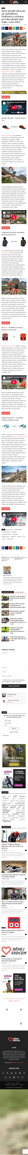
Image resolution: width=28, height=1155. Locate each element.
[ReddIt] (21, 28)
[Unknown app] (4, 697)
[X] (6, 28)
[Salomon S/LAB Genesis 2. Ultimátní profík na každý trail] (5, 598)
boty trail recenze (6, 531)
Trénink (3, 927)
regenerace (21, 805)
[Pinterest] (10, 28)
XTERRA (9, 796)
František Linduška (5, 878)
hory (24, 536)
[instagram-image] (7, 1010)
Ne (6, 725)
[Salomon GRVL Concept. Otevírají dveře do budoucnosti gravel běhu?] (5, 605)
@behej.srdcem (14, 1001)
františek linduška (18, 529)
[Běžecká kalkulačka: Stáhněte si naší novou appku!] (14, 922)
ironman (6, 810)
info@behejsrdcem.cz (18, 1062)
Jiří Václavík (4, 934)
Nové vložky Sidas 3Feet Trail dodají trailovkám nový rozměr (18, 638)
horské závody (10, 538)
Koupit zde (5, 97)
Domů (3, 5)
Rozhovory (4, 841)
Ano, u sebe (8, 720)
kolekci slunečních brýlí (19, 436)
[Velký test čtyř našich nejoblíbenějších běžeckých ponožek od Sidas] (5, 629)
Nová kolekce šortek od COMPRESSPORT (20, 558)
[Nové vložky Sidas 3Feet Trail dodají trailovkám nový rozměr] (5, 638)
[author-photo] (14, 570)
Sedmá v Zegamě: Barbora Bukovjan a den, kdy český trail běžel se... (12, 846)
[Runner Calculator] (4, 703)
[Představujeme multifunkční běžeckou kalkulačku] (14, 951)
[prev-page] (3, 644)
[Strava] (9, 1077)
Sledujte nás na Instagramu (14, 998)
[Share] (5, 1077)
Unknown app (12, 694)
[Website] (22, 1077)
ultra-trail (19, 536)
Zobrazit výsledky (14, 732)
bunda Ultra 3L (6, 252)
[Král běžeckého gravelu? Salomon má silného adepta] (5, 613)
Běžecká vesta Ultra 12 (8, 346)
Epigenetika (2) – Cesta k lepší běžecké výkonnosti (8, 559)
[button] (2, 2)
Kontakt (21, 1084)
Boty (3, 607)
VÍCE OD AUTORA (19, 592)
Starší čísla (17, 1083)
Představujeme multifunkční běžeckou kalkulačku (12, 960)
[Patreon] (19, 1073)
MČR (12, 819)
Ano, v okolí (8, 723)
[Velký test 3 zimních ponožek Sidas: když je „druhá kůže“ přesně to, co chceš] (5, 620)
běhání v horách (5, 536)
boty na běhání (9, 529)
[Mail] (15, 1073)
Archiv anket (5, 735)
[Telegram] (14, 1077)
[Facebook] (3, 28)
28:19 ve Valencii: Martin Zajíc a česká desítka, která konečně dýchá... (13, 903)
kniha (4, 819)
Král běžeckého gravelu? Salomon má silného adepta (17, 612)
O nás (12, 1083)
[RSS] (24, 1073)
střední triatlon (20, 812)
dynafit (3, 538)
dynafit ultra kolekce (6, 534)
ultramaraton (20, 803)
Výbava (7, 5)
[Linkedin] (17, 28)
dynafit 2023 (15, 534)
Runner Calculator (13, 700)
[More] (24, 28)
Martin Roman (6, 24)
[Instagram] (7, 1073)
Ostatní (3, 956)
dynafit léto (13, 536)
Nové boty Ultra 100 (7, 135)
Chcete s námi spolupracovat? (11, 1084)
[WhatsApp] (13, 28)
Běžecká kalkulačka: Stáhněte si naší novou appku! (13, 931)
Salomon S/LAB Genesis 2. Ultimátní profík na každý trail (18, 598)
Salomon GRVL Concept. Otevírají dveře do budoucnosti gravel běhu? (18, 605)
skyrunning (14, 805)
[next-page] (5, 644)
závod (8, 805)
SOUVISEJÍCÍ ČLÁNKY (7, 592)
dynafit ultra (14, 531)
